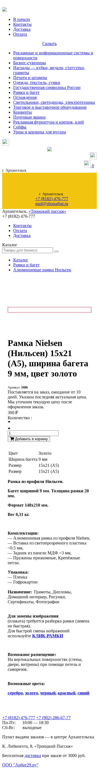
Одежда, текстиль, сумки (36, 82)
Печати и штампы (30, 77)
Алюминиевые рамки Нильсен (42, 269)
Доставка (22, 29)
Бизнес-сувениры (29, 62)
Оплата (20, 34)
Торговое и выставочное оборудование (50, 107)
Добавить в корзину (31, 439)
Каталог (20, 260)
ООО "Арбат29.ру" (20, 765)
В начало (21, 19)
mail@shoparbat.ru (51, 203)
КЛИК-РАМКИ (47, 635)
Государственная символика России (47, 87)
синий (83, 693)
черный (48, 693)
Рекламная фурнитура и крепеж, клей (48, 122)
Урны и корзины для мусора (39, 132)
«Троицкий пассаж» (47, 211)
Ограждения (25, 97)
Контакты (22, 24)
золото (31, 693)
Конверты (22, 112)
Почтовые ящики (29, 117)
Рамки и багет (26, 92)
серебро (15, 693)
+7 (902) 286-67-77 (53, 717)
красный (66, 693)
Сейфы (19, 127)
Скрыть (49, 43)
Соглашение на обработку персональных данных (30, 770)
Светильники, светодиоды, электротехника (54, 102)
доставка (32, 755)
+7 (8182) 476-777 (51, 198)
